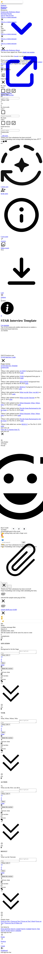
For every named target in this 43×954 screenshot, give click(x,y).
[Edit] (18, 528)
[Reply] (13, 528)
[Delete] (24, 528)
